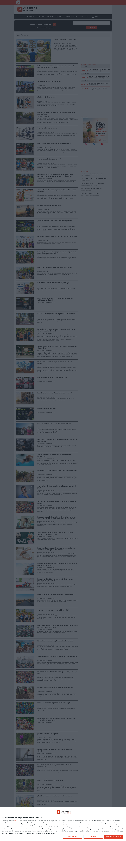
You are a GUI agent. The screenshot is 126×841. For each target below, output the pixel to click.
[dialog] (63, 824)
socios (16, 820)
